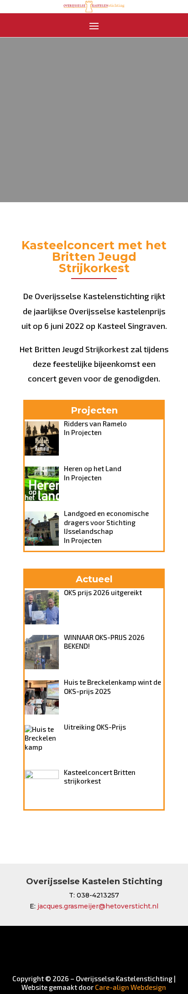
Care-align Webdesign (130, 987)
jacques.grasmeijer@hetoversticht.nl (97, 906)
